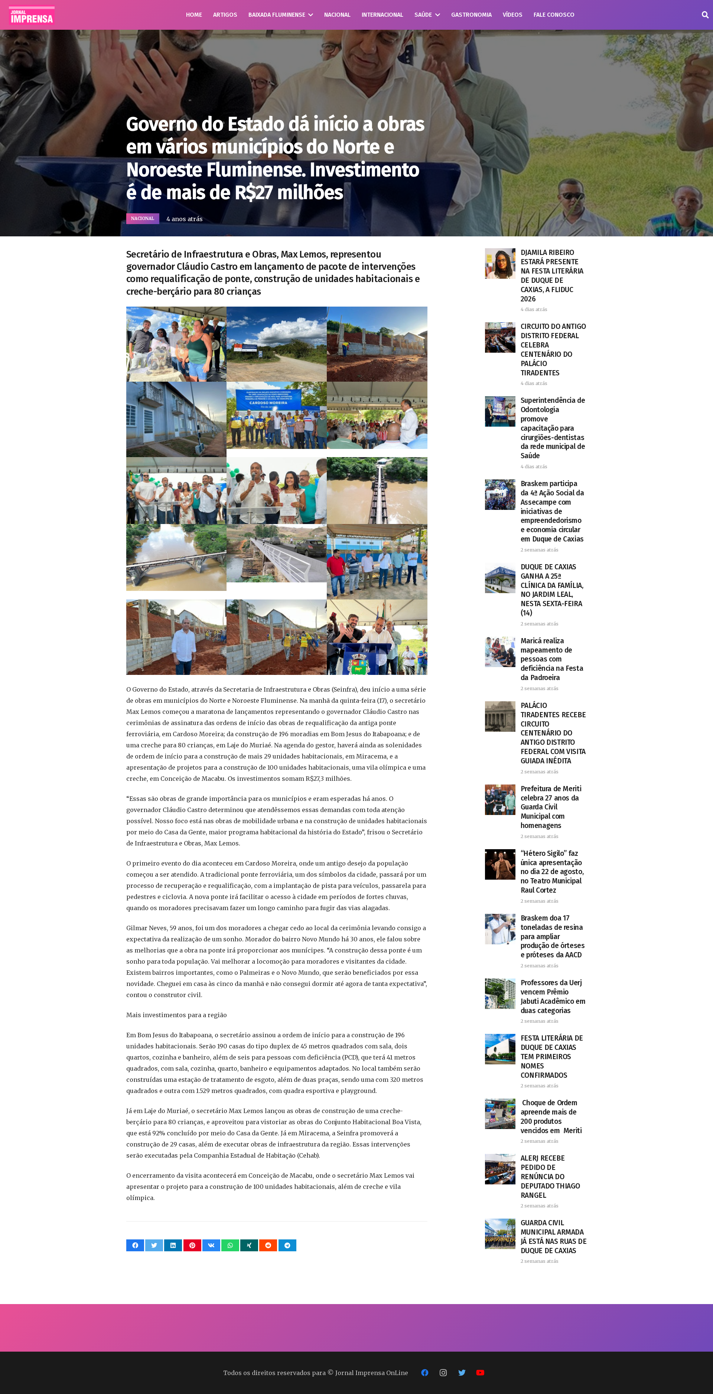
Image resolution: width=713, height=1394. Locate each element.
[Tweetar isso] (154, 1245)
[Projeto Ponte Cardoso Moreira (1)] (277, 553)
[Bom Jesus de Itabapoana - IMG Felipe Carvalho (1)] (176, 344)
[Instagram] (443, 1373)
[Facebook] (425, 1373)
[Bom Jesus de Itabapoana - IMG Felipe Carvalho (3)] (377, 637)
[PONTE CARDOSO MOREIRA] (277, 490)
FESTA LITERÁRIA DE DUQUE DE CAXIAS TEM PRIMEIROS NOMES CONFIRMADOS (552, 1057)
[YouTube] (480, 1373)
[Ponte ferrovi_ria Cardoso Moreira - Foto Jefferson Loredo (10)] (176, 557)
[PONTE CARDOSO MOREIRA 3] (377, 415)
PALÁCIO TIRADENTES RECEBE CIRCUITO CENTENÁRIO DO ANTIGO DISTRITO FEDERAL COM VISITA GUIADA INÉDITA (553, 733)
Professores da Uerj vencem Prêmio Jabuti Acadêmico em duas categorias (553, 997)
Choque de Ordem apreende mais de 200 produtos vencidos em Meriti (551, 1117)
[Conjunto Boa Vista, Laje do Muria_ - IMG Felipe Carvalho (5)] (176, 419)
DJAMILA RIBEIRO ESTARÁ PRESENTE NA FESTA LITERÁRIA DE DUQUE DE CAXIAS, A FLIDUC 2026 (552, 275)
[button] (705, 15)
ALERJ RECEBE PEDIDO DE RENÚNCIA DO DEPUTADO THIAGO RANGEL (550, 1177)
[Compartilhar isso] (135, 1245)
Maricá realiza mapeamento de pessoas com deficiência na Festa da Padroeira (552, 659)
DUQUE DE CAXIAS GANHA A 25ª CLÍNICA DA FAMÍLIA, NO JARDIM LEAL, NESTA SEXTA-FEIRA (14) (552, 590)
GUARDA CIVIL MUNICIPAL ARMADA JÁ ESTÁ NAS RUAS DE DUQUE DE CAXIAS (554, 1237)
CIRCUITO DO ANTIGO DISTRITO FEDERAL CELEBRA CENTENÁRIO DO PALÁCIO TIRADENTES (553, 349)
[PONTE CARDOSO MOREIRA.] (176, 490)
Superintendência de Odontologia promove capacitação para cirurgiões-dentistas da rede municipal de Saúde (553, 428)
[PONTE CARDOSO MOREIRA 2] (277, 415)
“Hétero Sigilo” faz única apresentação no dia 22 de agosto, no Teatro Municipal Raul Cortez (552, 872)
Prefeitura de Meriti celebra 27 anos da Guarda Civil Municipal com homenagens (551, 807)
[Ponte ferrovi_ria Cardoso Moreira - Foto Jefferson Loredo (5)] (377, 490)
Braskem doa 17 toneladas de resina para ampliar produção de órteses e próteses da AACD (553, 937)
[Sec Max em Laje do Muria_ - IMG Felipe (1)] (377, 561)
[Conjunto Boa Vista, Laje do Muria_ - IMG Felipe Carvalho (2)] (377, 344)
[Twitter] (462, 1373)
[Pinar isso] (192, 1245)
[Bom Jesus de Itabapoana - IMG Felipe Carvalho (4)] (277, 344)
